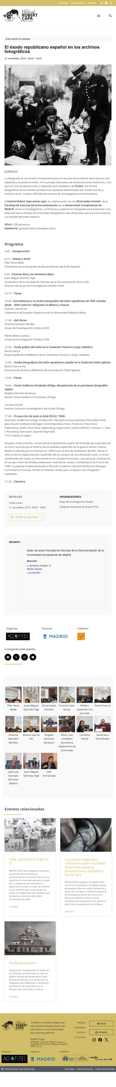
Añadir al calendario (27, 517)
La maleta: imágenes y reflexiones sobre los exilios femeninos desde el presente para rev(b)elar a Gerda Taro (85, 867)
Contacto (92, 3)
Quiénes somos (78, 3)
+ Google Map (33, 572)
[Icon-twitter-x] (110, 3)
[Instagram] (101, 3)
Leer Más (13, 906)
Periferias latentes (22, 963)
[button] (98, 15)
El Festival (63, 3)
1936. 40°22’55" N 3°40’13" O (28, 861)
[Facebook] (106, 3)
